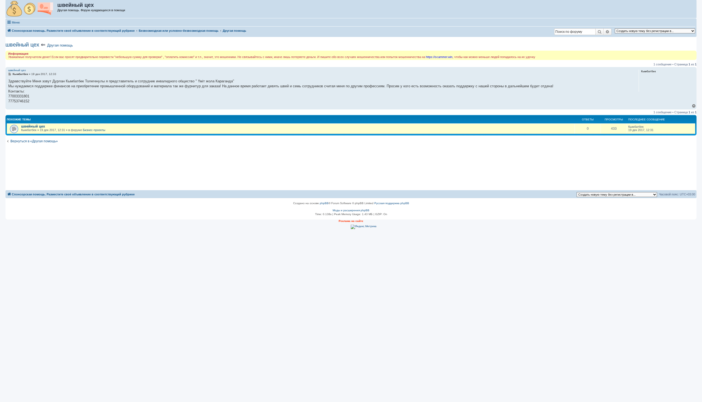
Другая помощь (60, 45)
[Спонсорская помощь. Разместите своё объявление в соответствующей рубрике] (31, 9)
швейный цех (22, 45)
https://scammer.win (439, 57)
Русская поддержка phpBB (391, 203)
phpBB (324, 203)
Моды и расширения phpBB (351, 210)
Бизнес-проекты (94, 130)
